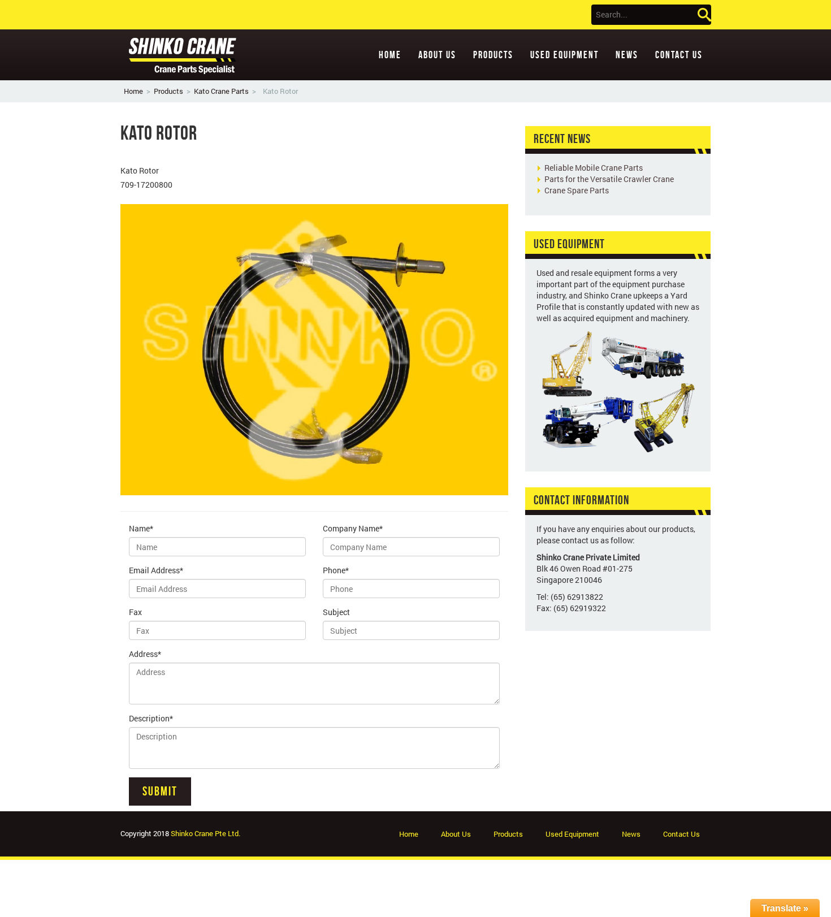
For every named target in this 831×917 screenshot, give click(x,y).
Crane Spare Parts (576, 190)
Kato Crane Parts (221, 91)
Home (390, 54)
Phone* (336, 570)
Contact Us (679, 54)
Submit (160, 791)
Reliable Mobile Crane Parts (593, 167)
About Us (437, 54)
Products (493, 54)
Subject (336, 612)
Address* (145, 653)
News (627, 54)
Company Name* (353, 528)
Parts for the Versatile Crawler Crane (609, 179)
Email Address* (156, 570)
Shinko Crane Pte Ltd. (205, 833)
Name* (141, 528)
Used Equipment (564, 54)
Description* (151, 718)
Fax (135, 612)
